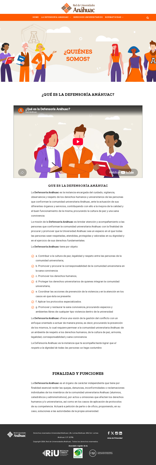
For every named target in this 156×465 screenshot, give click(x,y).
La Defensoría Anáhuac (55, 17)
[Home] (78, 7)
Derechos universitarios (88, 17)
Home (36, 17)
